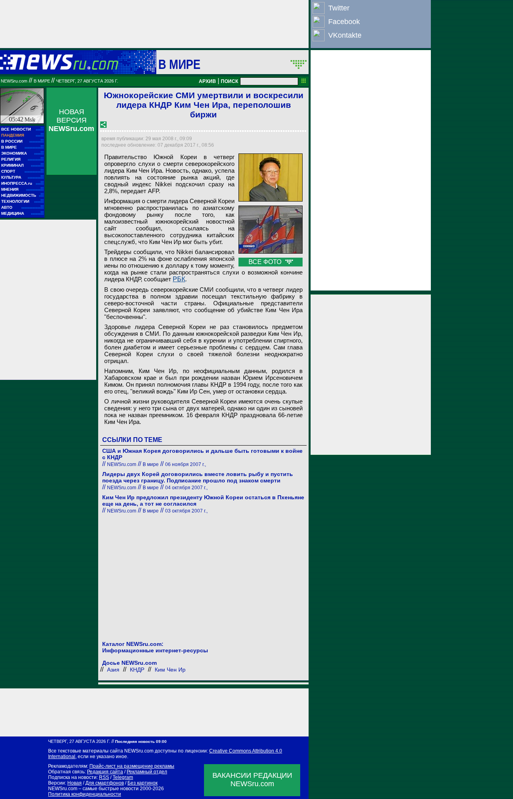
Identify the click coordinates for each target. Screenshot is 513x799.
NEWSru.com (14, 81)
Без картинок (142, 783)
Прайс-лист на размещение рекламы (131, 766)
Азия (113, 669)
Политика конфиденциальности (84, 794)
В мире (179, 64)
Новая (74, 783)
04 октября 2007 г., (186, 487)
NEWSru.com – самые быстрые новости (93, 788)
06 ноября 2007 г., (185, 464)
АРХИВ (207, 81)
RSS (104, 777)
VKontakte (345, 35)
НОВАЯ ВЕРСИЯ (71, 120)
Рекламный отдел (147, 772)
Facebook (344, 22)
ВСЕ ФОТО (265, 261)
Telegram (123, 777)
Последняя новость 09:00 (141, 741)
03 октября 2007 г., (186, 511)
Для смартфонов (104, 783)
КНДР (137, 669)
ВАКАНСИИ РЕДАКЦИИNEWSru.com (252, 779)
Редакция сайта (105, 772)
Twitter (338, 8)
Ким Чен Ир (170, 669)
